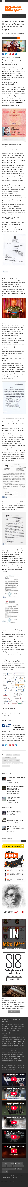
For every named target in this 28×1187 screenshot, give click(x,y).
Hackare (9, 35)
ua (10, 37)
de (5, 37)
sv (18, 37)
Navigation (8, 16)
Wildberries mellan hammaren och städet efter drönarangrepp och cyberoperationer (15, 799)
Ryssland (20, 35)
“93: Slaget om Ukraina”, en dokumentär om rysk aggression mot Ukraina (16, 828)
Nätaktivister (6, 1168)
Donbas (5, 1163)
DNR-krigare (16, 754)
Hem (2, 1175)
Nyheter (15, 35)
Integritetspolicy (6, 1177)
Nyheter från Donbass (17, 763)
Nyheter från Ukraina (18, 1166)
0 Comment (22, 33)
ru (3, 37)
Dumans (14, 757)
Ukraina (5, 1171)
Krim (5, 1166)
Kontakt (15, 1177)
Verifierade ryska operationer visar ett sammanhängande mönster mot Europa (16, 779)
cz (8, 37)
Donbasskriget (7, 757)
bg (15, 37)
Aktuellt (4, 35)
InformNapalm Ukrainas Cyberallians (11, 760)
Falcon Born (7, 33)
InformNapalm (19, 1163)
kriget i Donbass (7, 763)
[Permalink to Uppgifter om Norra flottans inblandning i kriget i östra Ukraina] (4, 812)
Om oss (21, 1175)
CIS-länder (9, 754)
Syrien (19, 1168)
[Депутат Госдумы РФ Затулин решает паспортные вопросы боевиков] (2, 586)
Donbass (12, 1163)
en (13, 37)
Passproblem (6, 765)
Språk (14, 1175)
